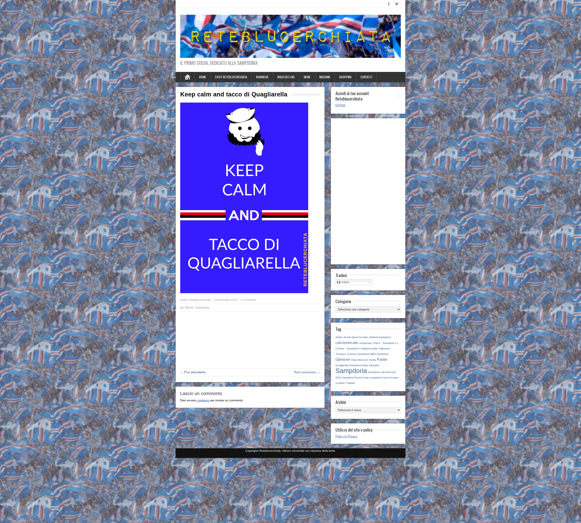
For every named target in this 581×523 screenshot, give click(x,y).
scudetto (340, 383)
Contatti (366, 76)
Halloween (384, 348)
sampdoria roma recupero (384, 377)
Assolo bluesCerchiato (356, 337)
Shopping (345, 76)
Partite (382, 359)
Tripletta (350, 383)
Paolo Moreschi (359, 359)
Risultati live (286, 76)
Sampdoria (202, 307)
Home (202, 76)
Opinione (342, 359)
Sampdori (374, 365)
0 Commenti (248, 300)
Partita (372, 359)
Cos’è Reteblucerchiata (231, 76)
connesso (203, 400)
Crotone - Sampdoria (346, 348)
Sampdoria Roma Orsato (355, 377)
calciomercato (346, 343)
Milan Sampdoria (379, 354)
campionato (365, 343)
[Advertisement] (250, 348)
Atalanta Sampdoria (380, 337)
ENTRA (340, 105)
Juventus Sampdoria (358, 354)
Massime (324, 76)
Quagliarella (341, 365)
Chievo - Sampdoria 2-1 (385, 343)
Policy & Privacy (346, 436)
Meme (307, 76)
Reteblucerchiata (200, 300)
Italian (344, 282)
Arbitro (339, 337)
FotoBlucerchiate (368, 348)
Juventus (340, 354)
